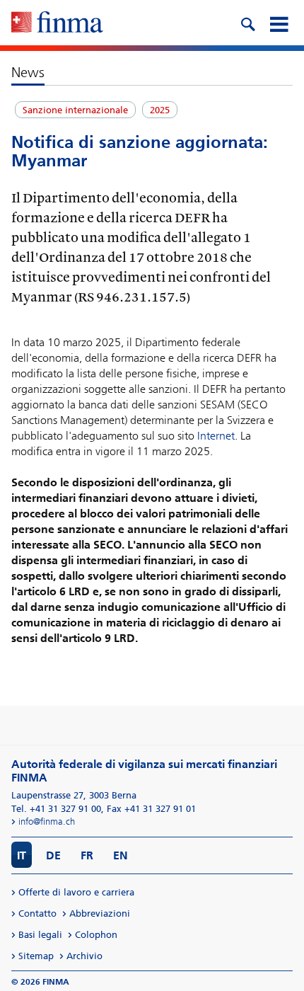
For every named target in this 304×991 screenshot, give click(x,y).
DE (53, 855)
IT (21, 855)
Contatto (37, 913)
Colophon (96, 934)
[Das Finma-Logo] (57, 23)
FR (87, 855)
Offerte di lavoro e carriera (76, 892)
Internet (216, 435)
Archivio (84, 956)
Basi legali (40, 934)
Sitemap (36, 956)
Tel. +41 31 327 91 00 (56, 808)
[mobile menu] (278, 22)
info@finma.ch (46, 821)
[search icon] (247, 22)
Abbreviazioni (99, 913)
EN (120, 855)
